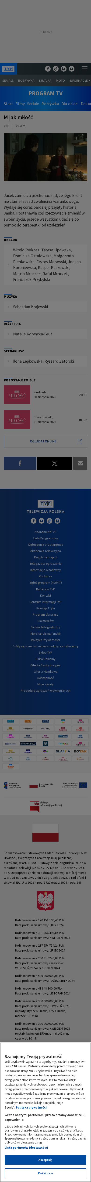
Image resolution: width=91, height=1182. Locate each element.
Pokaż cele (45, 1173)
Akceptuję (45, 1160)
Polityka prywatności (31, 1107)
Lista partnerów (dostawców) (26, 1148)
